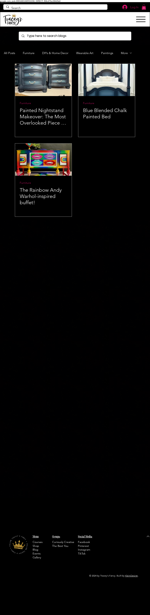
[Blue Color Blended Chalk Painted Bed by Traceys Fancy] (106, 80)
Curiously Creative (63, 542)
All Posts (9, 53)
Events (37, 553)
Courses (38, 542)
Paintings (107, 53)
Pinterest (83, 546)
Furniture (28, 53)
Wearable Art (84, 53)
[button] (144, 7)
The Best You (60, 546)
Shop (36, 546)
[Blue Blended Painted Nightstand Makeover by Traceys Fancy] (43, 80)
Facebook (84, 542)
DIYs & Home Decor (55, 53)
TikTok (82, 553)
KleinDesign (131, 575)
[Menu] (141, 19)
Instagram (84, 549)
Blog (35, 549)
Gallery (37, 557)
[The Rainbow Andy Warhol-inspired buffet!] (43, 160)
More (124, 53)
